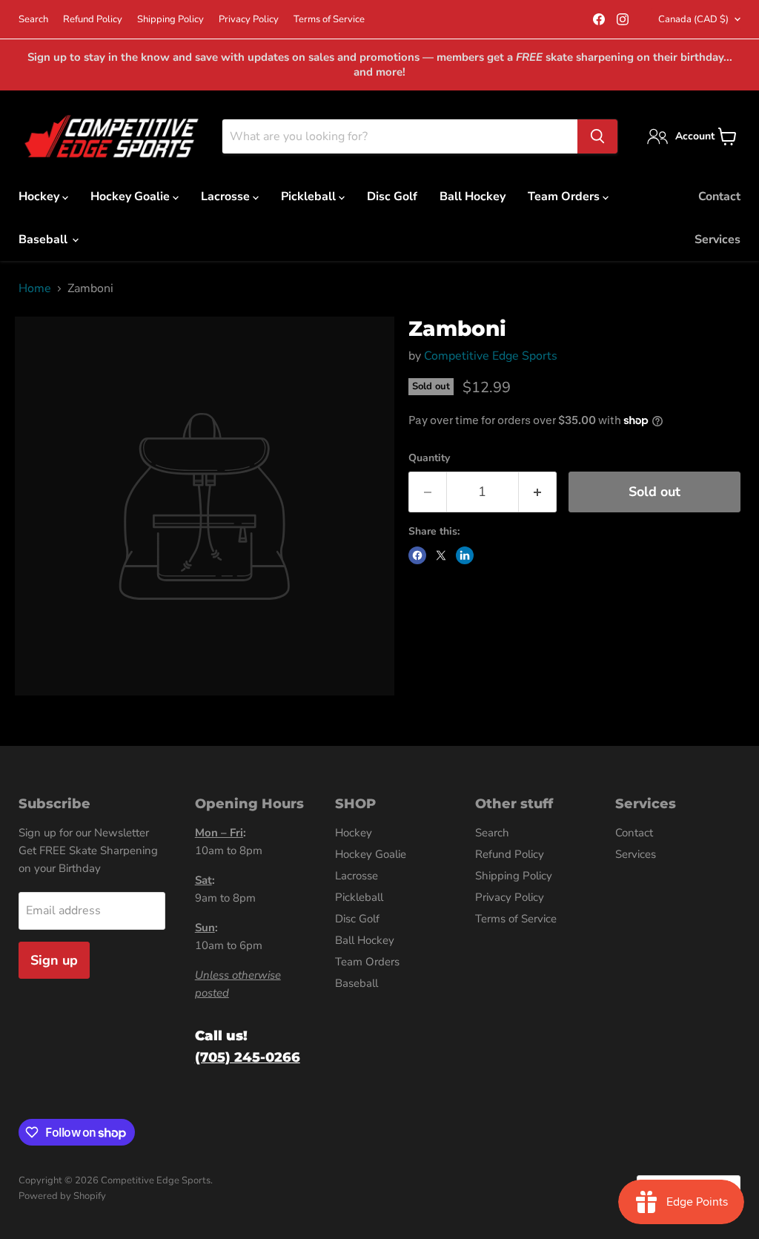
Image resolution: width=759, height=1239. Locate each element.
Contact (719, 196)
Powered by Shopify (62, 1196)
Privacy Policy (249, 19)
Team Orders (565, 196)
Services (717, 239)
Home (35, 288)
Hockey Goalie (131, 196)
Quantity (429, 458)
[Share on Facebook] (417, 555)
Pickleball (310, 196)
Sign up (54, 960)
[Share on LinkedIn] (465, 555)
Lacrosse (227, 196)
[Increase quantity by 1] (538, 492)
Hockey (40, 196)
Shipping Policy (170, 19)
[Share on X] (441, 555)
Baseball (44, 239)
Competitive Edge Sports (490, 356)
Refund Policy (92, 19)
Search (33, 19)
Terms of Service (329, 19)
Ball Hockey (473, 196)
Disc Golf (392, 196)
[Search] (597, 136)
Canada (693, 19)
